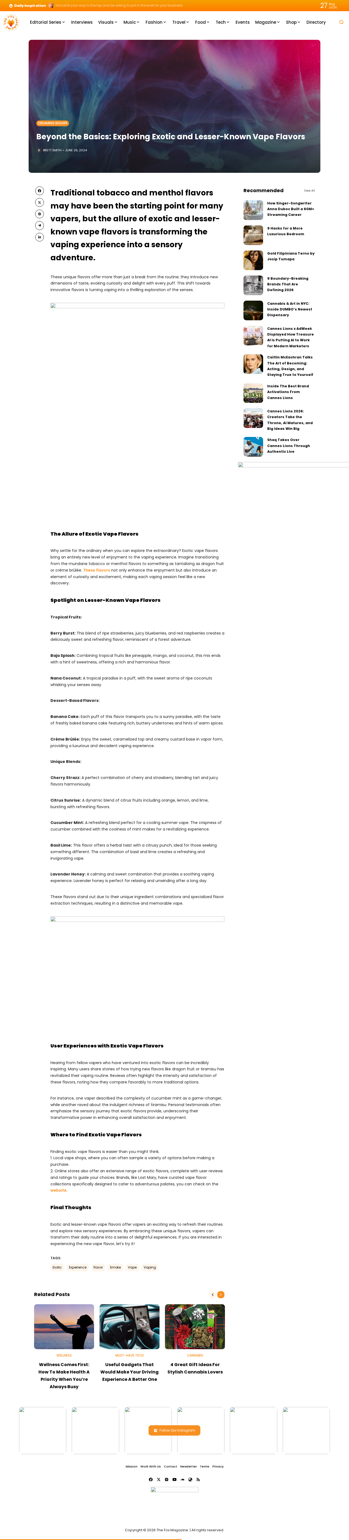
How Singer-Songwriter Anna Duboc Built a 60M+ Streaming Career (290, 209)
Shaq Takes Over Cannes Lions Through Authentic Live (288, 445)
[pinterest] (39, 214)
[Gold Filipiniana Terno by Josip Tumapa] (253, 260)
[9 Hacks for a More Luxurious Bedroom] (253, 235)
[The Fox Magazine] (11, 22)
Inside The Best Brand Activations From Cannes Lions (288, 392)
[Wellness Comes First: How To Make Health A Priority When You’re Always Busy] (64, 1326)
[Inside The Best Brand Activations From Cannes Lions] (253, 393)
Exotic (57, 1267)
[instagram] (167, 1479)
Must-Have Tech (129, 1355)
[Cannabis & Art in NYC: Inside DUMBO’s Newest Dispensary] (253, 310)
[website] (190, 1479)
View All (309, 191)
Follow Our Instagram (177, 1430)
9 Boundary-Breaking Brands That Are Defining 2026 (287, 284)
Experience (77, 1267)
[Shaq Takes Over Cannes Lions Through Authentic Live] (253, 447)
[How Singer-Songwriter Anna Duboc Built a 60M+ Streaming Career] (253, 210)
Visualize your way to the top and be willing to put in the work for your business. (119, 5)
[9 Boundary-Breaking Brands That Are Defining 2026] (253, 285)
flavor (98, 1267)
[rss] (198, 1479)
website (58, 1190)
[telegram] (39, 225)
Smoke (115, 1267)
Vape (132, 1267)
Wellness (64, 1355)
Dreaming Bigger (52, 123)
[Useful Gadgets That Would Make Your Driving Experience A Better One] (130, 1326)
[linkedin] (39, 237)
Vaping (150, 1267)
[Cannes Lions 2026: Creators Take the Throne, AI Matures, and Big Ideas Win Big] (253, 418)
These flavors (96, 570)
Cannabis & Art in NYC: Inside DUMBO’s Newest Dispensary (289, 309)
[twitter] (39, 202)
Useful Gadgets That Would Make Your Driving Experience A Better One (129, 1371)
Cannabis (195, 1355)
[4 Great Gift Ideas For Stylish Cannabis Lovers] (195, 1326)
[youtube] (174, 1479)
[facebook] (39, 190)
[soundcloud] (182, 1479)
